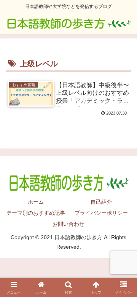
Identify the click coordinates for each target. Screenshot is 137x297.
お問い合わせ (68, 224)
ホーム (36, 202)
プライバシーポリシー (101, 213)
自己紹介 (101, 202)
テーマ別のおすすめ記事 (35, 213)
